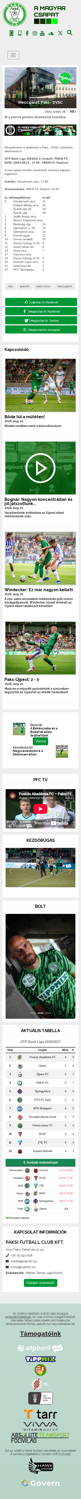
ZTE (41, 1185)
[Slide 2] (40, 888)
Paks (20, 1208)
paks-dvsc (43, 286)
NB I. (73, 111)
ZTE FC (42, 1142)
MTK (20, 1201)
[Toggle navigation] (13, 55)
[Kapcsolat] (19, 33)
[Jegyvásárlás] (11, 33)
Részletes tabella (19, 1217)
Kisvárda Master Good (42, 1116)
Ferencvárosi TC (43, 1125)
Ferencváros (16, 1170)
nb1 (10, 286)
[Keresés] (69, 34)
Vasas (42, 1065)
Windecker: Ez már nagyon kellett (39, 589)
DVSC (42, 1134)
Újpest (43, 1208)
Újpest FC (43, 1074)
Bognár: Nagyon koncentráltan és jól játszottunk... (38, 501)
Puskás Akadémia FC (42, 1057)
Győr (20, 1185)
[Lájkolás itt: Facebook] (41, 302)
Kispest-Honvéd (42, 1151)
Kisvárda (18, 1178)
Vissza (40, 741)
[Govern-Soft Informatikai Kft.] (41, 1483)
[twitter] (60, 33)
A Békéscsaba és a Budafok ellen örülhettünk (44, 732)
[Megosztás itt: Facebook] (41, 311)
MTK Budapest (42, 1108)
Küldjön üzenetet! (41, 1283)
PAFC (42, 1193)
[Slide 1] (33, 888)
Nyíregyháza (42, 1091)
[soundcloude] (51, 33)
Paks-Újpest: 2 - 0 (22, 679)
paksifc (24, 286)
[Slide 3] (48, 888)
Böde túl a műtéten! (25, 416)
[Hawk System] (40, 1465)
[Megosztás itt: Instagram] (41, 329)
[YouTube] (42, 34)
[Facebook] (27, 34)
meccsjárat (64, 286)
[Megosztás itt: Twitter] (41, 320)
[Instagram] (34, 34)
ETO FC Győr (42, 1099)
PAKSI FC (42, 1082)
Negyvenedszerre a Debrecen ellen (28, 752)
